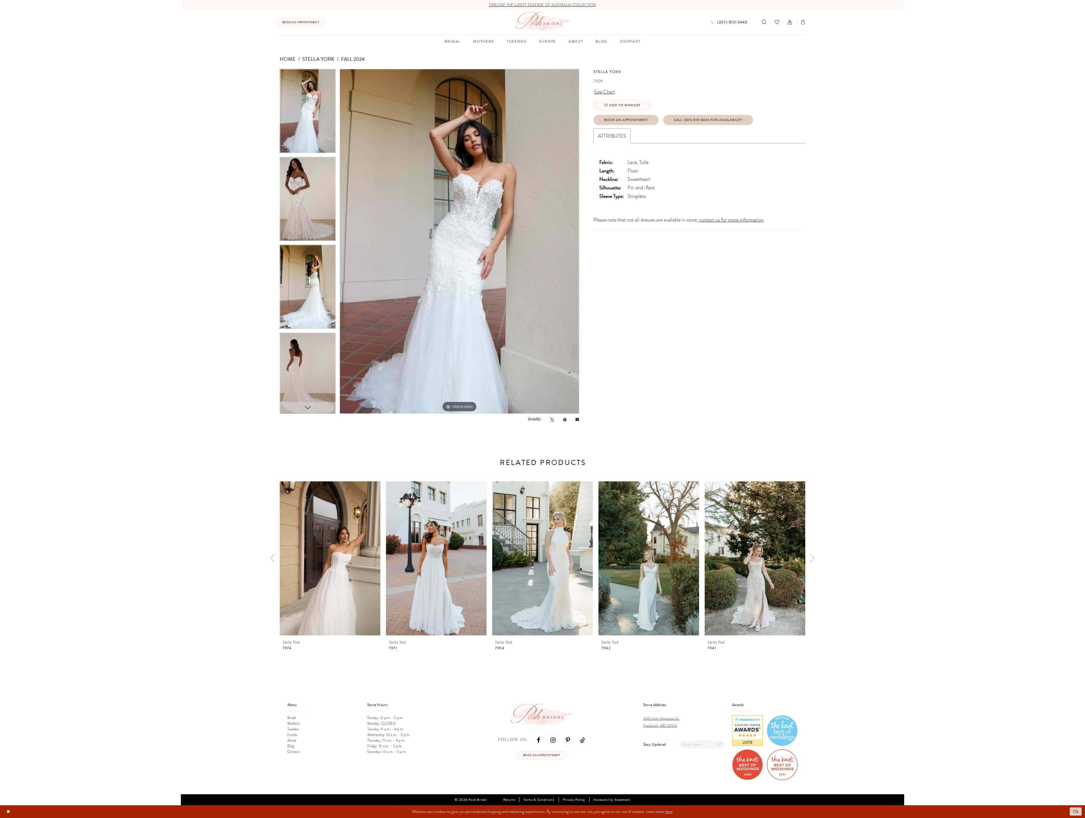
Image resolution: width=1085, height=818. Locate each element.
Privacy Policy (574, 800)
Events (292, 734)
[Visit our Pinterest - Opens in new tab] (567, 739)
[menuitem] (300, 22)
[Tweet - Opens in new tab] (552, 419)
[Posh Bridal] (542, 22)
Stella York (318, 59)
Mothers (293, 723)
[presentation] (330, 558)
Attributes (612, 135)
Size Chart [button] (604, 91)
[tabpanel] (308, 113)
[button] (790, 22)
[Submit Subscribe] (718, 744)
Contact (293, 751)
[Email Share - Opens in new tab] (577, 419)
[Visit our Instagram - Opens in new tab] (553, 739)
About (291, 740)
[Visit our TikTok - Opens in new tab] (582, 739)
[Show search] (764, 22)
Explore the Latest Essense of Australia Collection (542, 5)
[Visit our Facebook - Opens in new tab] (539, 739)
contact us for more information (731, 219)
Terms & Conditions (539, 800)
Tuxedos (293, 729)
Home (288, 59)
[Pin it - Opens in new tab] (565, 419)
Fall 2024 (353, 59)
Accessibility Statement (612, 800)
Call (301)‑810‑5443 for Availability (708, 119)
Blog (290, 746)
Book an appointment (541, 755)
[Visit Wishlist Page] (777, 22)
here (668, 811)
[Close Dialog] (8, 812)
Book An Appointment (626, 119)
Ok (1076, 811)
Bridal (291, 717)
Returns (509, 800)
